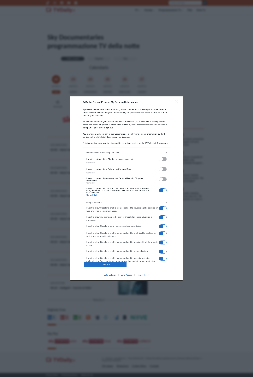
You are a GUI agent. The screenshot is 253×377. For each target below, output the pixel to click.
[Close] (177, 102)
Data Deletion (110, 275)
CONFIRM (105, 264)
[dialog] (126, 188)
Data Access (126, 275)
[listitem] (126, 152)
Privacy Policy (143, 275)
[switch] (163, 159)
